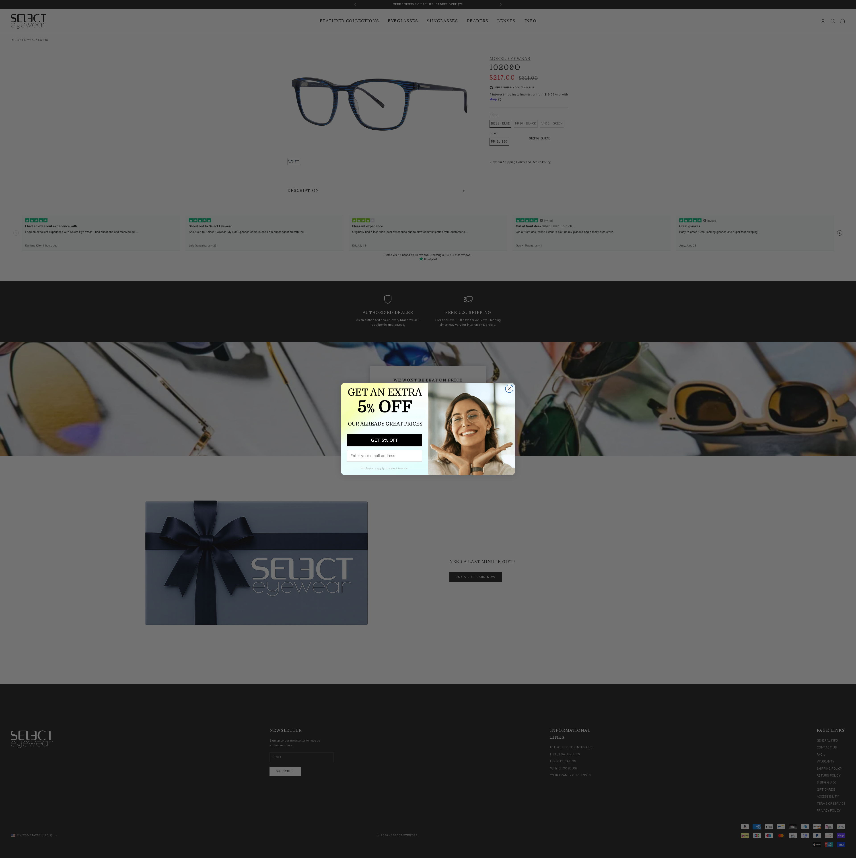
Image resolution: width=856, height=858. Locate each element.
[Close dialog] (509, 389)
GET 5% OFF (384, 440)
